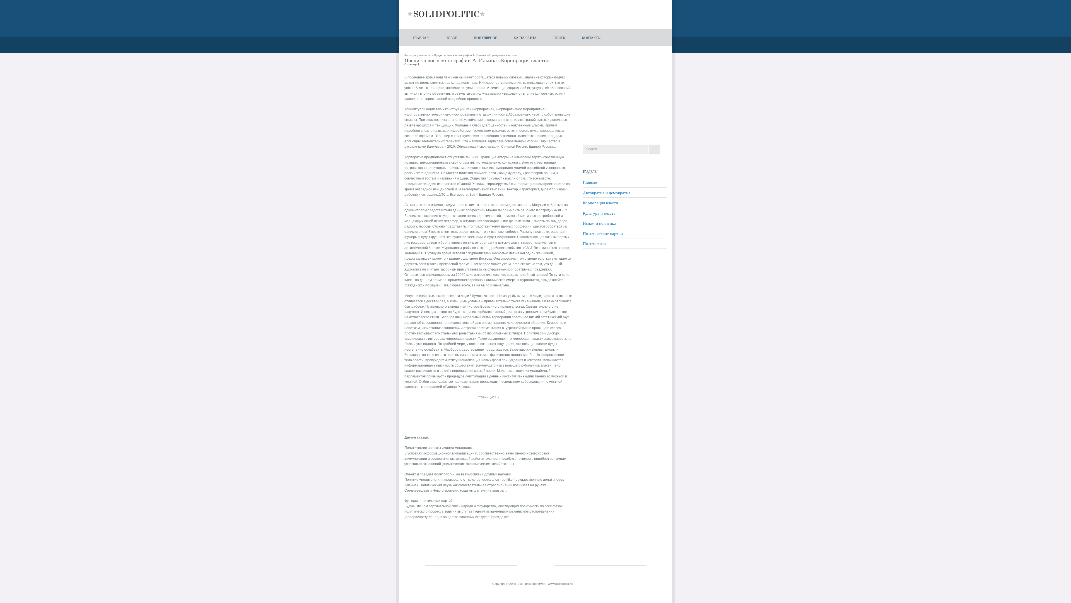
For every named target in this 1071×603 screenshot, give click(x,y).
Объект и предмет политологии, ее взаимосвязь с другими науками (457, 474)
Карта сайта (525, 37)
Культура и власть (599, 213)
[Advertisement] (469, 416)
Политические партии (603, 233)
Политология (595, 243)
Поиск (559, 37)
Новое (451, 37)
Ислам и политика (599, 223)
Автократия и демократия (606, 192)
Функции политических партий (428, 501)
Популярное (485, 37)
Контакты (591, 37)
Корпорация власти (417, 55)
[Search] (654, 149)
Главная (421, 37)
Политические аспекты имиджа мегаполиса (439, 448)
